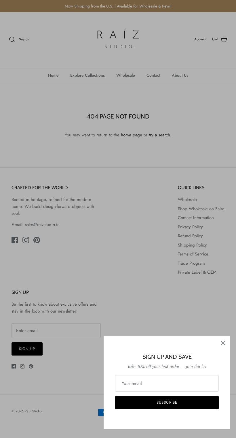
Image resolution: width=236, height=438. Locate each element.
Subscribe (167, 402)
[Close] (223, 343)
